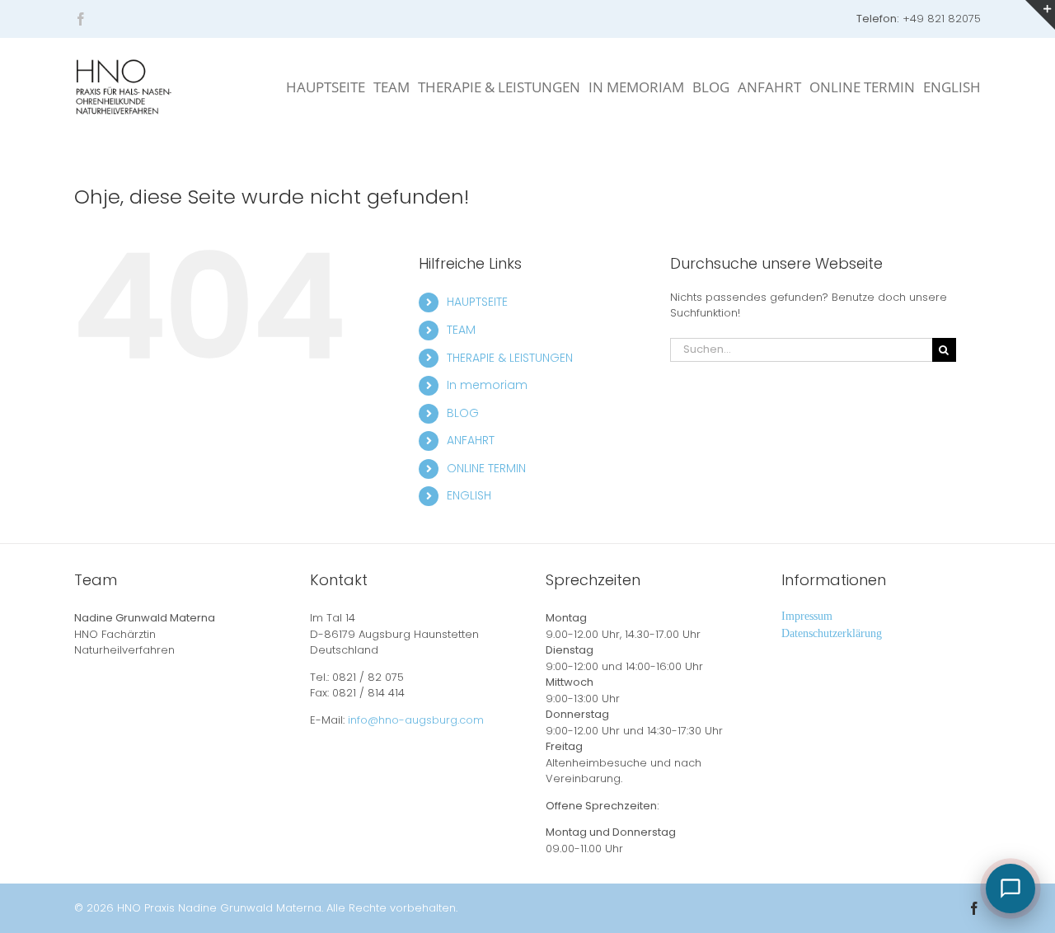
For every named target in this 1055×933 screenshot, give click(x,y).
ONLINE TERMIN (486, 468)
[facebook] (80, 19)
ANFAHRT (471, 440)
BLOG (463, 413)
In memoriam (487, 385)
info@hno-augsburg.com (416, 720)
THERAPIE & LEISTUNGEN (510, 357)
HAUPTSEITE (477, 301)
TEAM (461, 329)
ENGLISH (469, 495)
